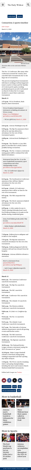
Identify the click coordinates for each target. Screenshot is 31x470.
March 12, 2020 (8, 173)
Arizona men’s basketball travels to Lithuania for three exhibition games (8, 417)
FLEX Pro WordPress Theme (13, 468)
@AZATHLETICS (9, 263)
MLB (14, 387)
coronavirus (6, 387)
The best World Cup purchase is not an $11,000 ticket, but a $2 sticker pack (7, 451)
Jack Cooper (5, 26)
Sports (20, 16)
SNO (23, 468)
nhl (19, 390)
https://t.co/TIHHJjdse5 (11, 114)
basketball (11, 16)
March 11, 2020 (21, 119)
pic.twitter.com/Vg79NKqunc (12, 265)
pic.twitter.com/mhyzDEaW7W (13, 223)
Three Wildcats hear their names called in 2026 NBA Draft (22, 415)
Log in (26, 468)
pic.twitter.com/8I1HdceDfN (12, 116)
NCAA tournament (8, 390)
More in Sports (9, 431)
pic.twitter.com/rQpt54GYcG (12, 167)
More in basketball (11, 397)
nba (19, 387)
